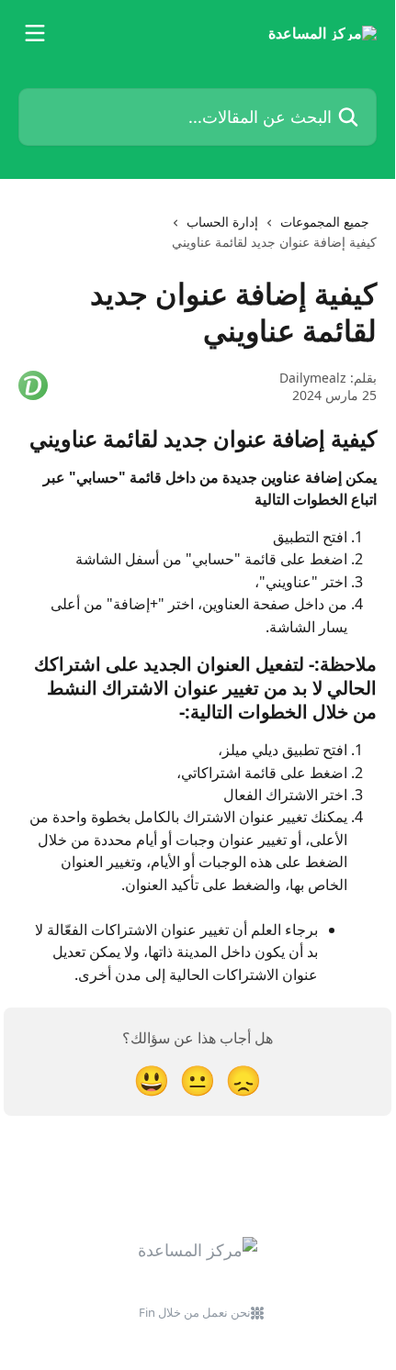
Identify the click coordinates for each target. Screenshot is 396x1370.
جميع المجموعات (324, 221)
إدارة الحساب (222, 221)
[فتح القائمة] (34, 33)
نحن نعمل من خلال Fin (195, 1312)
